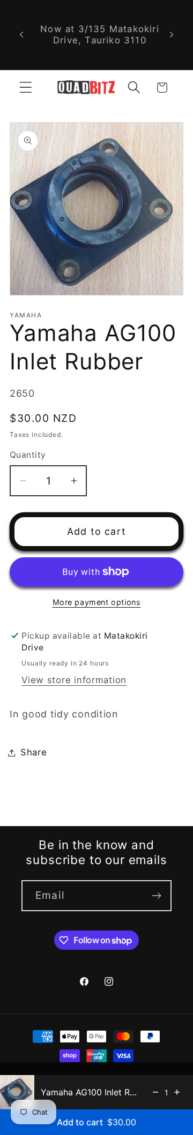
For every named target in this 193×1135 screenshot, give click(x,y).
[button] (26, 87)
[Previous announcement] (21, 35)
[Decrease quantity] (155, 1092)
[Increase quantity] (177, 1092)
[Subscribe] (156, 895)
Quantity (28, 455)
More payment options (97, 602)
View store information (74, 680)
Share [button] (33, 752)
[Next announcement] (171, 35)
